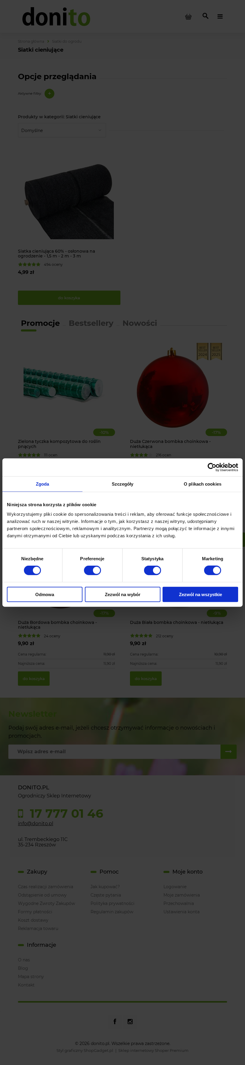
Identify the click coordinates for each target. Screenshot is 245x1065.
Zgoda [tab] (42, 484)
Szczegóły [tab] (123, 484)
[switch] (92, 570)
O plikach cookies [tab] (202, 484)
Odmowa (44, 594)
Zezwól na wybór (122, 594)
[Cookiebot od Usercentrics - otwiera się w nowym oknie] (212, 467)
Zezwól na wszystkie (200, 594)
